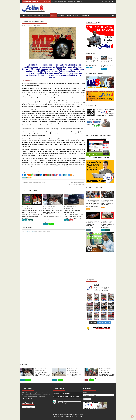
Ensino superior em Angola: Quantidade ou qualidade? (76, 183)
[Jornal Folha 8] (23, 15)
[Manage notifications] (132, 416)
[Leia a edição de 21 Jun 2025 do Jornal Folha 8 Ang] (111, 315)
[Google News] (60, 175)
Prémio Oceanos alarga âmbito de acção (34, 182)
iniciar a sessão (31, 231)
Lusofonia (76, 15)
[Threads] (39, 175)
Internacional (86, 15)
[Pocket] (57, 175)
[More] (71, 175)
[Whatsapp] (32, 175)
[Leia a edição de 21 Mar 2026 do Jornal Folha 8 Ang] (97, 297)
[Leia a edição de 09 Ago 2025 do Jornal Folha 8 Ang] (104, 306)
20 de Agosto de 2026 (70, 206)
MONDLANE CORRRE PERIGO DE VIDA (107, 204)
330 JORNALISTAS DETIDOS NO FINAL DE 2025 (107, 65)
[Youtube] (46, 175)
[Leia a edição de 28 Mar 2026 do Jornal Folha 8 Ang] (89, 297)
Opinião (53, 15)
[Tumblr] (37, 175)
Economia (61, 15)
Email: (85, 392)
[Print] (30, 175)
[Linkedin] (25, 175)
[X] (44, 175)
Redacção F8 (38, 25)
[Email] (48, 175)
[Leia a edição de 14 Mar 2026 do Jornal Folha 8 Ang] (104, 297)
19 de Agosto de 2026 (106, 368)
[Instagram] (34, 175)
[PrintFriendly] (66, 175)
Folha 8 (86, 379)
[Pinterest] (53, 175)
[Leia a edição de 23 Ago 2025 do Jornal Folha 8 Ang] (89, 306)
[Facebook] (23, 175)
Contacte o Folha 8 (27, 398)
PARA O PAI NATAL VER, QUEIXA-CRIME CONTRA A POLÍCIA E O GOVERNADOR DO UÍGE (69, 1)
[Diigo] (55, 175)
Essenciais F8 (56, 393)
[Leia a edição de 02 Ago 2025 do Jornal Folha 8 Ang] (111, 306)
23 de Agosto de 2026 (29, 206)
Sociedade (45, 15)
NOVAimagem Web (77, 416)
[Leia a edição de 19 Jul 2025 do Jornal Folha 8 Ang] (97, 315)
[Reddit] (28, 175)
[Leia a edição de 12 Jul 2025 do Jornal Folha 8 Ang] (104, 315)
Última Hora (89, 67)
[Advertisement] (85, 8)
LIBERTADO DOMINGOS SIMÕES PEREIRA (92, 64)
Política (29, 15)
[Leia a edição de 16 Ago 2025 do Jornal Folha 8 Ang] (97, 306)
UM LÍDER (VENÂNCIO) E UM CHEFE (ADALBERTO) (107, 225)
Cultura (68, 15)
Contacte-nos (66, 393)
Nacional (37, 15)
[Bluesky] (41, 175)
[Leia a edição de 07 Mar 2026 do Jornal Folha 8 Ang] (111, 297)
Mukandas (30, 220)
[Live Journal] (62, 175)
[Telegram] (69, 175)
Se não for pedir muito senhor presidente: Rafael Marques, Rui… (92, 204)
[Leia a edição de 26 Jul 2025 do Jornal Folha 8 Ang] (89, 315)
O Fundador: (60, 396)
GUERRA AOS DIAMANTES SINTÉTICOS (90, 225)
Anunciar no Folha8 (74, 396)
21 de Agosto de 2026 (50, 206)
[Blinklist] (50, 175)
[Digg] (64, 175)
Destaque (24, 177)
